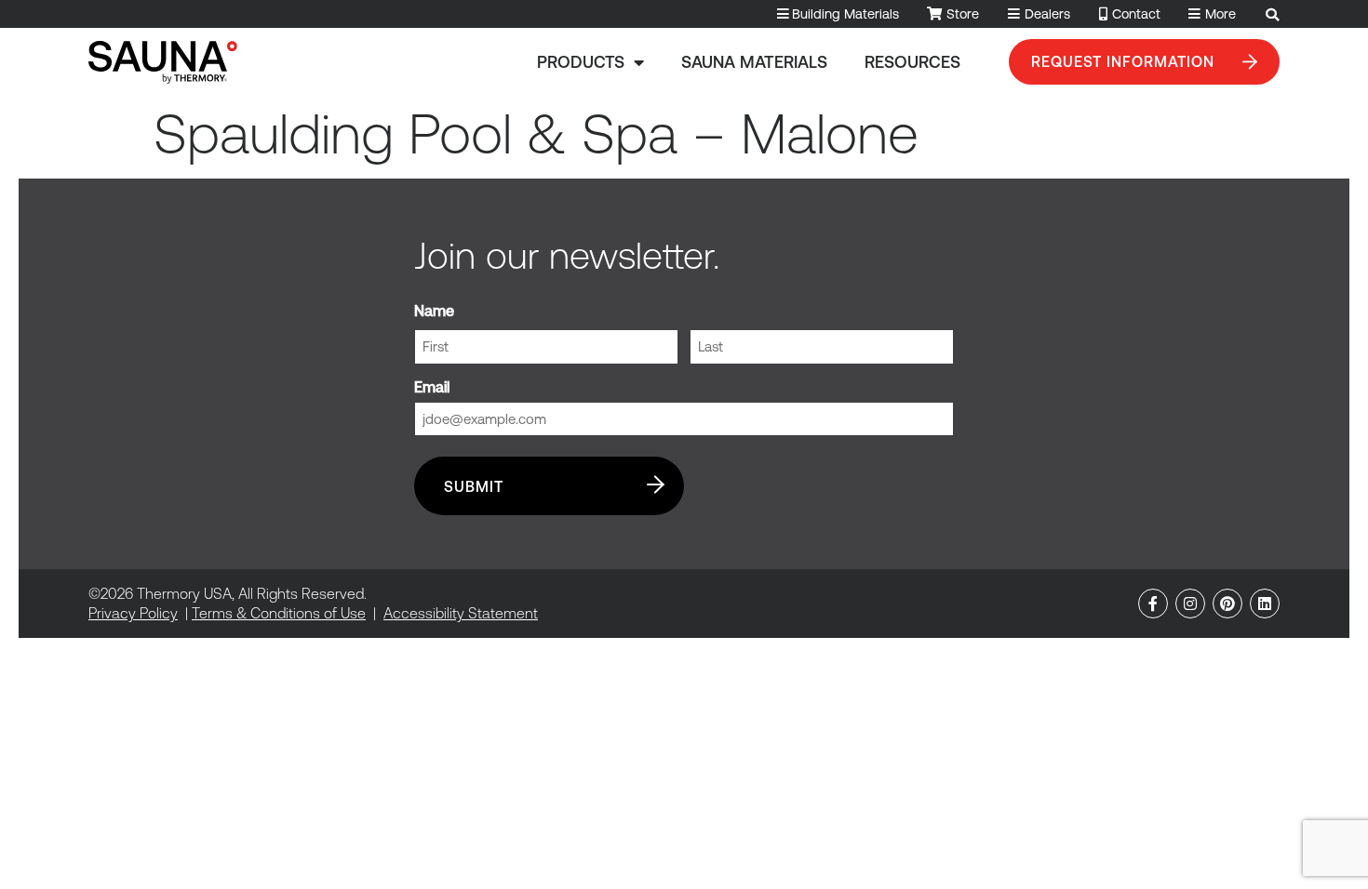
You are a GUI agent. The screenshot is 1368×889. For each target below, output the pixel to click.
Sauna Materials (754, 62)
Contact (1136, 14)
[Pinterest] (1227, 603)
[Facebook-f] (1153, 603)
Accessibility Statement (460, 612)
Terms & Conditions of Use (279, 612)
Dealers (1047, 14)
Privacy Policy (133, 612)
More (1220, 14)
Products (580, 62)
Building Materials (845, 14)
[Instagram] (1190, 603)
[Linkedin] (1265, 603)
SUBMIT (473, 486)
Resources (912, 62)
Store (962, 14)
